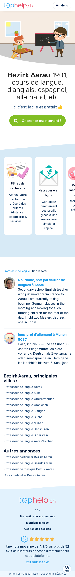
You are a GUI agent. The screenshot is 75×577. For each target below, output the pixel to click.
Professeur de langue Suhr (22, 393)
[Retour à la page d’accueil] (18, 5)
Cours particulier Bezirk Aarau (24, 475)
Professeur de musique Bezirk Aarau (29, 469)
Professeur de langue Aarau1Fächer (28, 441)
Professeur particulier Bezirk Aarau (28, 457)
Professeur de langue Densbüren (26, 429)
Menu (64, 5)
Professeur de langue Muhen (23, 423)
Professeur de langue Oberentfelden (29, 399)
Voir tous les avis (37, 562)
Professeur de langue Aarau (23, 387)
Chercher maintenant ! (41, 121)
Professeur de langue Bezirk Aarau (28, 463)
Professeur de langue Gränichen (26, 405)
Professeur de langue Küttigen (24, 411)
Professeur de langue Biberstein (26, 435)
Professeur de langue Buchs (23, 417)
